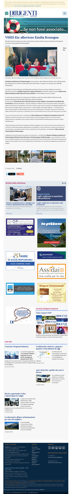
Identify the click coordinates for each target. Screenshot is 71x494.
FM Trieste (9, 213)
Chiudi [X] (38, 6)
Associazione (36, 464)
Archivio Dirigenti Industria (47, 309)
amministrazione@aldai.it (55, 457)
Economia (39, 213)
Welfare (34, 459)
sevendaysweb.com (17, 492)
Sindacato (35, 461)
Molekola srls (34, 492)
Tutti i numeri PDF (44, 313)
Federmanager (36, 449)
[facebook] (49, 447)
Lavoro (34, 454)
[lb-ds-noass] (36, 25)
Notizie (19, 168)
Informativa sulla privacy (55, 462)
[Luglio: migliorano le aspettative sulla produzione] (51, 193)
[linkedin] (60, 447)
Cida (33, 450)
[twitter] (53, 447)
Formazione (35, 456)
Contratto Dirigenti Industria (16, 347)
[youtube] (56, 447)
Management (36, 452)
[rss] (63, 447)
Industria (34, 457)
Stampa (21, 174)
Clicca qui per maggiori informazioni (24, 6)
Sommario (35, 447)
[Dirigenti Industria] (21, 14)
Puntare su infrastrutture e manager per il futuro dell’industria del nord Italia (20, 203)
